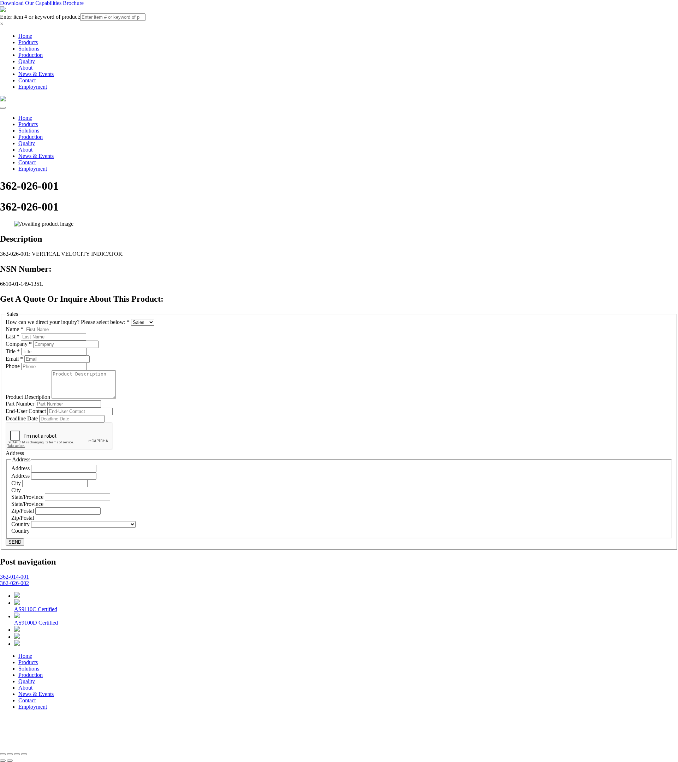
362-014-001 (14, 577)
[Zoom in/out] (24, 754)
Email (14, 359)
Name (14, 329)
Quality (26, 61)
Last (12, 336)
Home (25, 36)
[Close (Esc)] (3, 754)
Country (21, 524)
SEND (14, 542)
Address (21, 468)
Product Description (29, 397)
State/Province (28, 497)
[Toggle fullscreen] (17, 754)
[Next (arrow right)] (10, 761)
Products (28, 42)
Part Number (21, 404)
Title (13, 351)
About (25, 68)
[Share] (10, 754)
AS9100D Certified (36, 623)
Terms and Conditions (191, 732)
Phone (13, 366)
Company (19, 344)
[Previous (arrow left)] (3, 761)
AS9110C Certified (35, 609)
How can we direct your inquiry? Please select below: (68, 322)
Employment (32, 87)
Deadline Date (22, 418)
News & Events (36, 74)
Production (30, 55)
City (16, 483)
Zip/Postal (23, 511)
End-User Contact (26, 411)
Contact (27, 80)
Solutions (28, 49)
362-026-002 (14, 583)
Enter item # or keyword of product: (40, 17)
